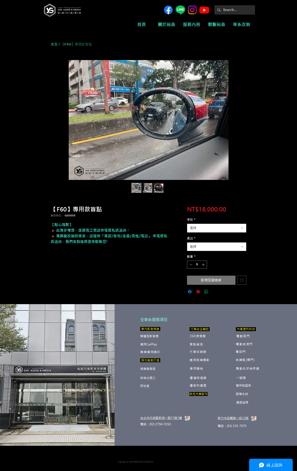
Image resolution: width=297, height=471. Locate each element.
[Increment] (203, 264)
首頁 (54, 44)
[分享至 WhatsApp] (206, 291)
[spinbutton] (197, 264)
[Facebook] (168, 10)
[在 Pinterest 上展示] (198, 291)
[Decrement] (190, 264)
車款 (191, 219)
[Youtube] (204, 10)
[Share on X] (214, 291)
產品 (191, 238)
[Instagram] (192, 10)
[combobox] (216, 228)
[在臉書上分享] (189, 291)
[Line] (180, 10)
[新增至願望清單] (241, 280)
